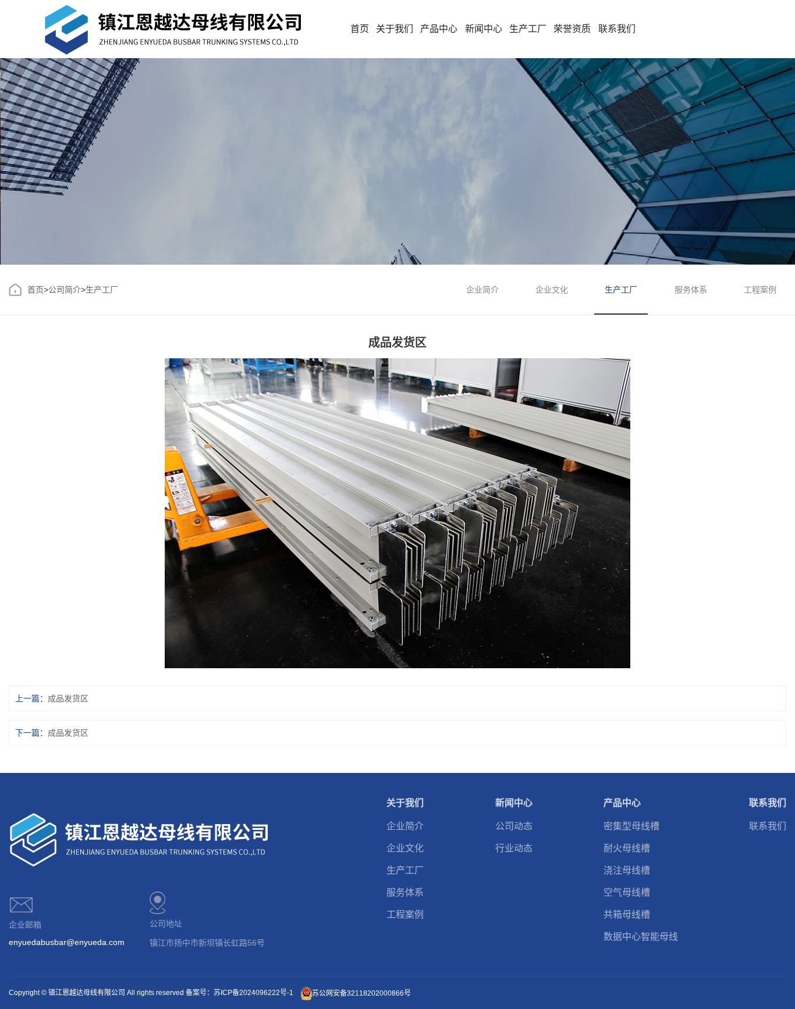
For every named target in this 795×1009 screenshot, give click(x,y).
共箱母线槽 (627, 914)
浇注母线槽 (627, 870)
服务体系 (691, 289)
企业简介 (482, 289)
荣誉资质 (572, 29)
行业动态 (514, 848)
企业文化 (551, 289)
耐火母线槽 (627, 848)
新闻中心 (483, 29)
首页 (359, 29)
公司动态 (514, 826)
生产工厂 (527, 29)
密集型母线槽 (631, 826)
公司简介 (64, 289)
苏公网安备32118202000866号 (361, 993)
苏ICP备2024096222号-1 (253, 993)
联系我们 (617, 29)
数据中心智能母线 (641, 937)
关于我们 (394, 29)
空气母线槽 (627, 892)
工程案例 (760, 289)
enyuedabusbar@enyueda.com (67, 942)
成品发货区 (68, 698)
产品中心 (438, 29)
